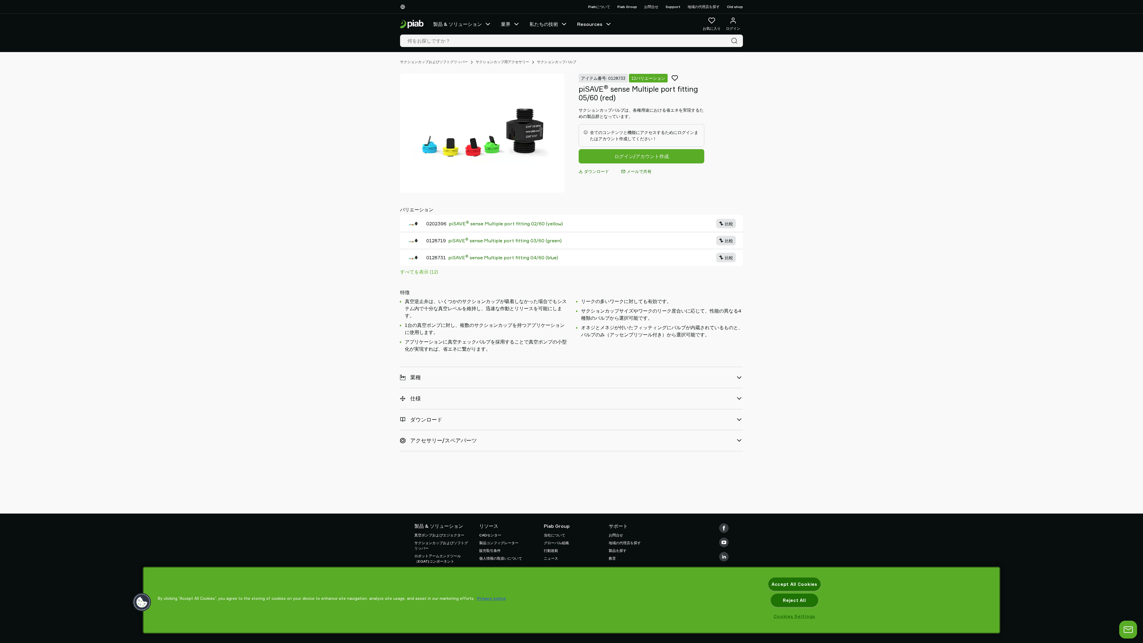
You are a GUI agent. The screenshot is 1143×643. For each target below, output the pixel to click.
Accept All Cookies (794, 584)
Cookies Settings (795, 616)
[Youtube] (724, 542)
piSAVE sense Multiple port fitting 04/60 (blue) (503, 257)
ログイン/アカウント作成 (641, 156)
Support (673, 6)
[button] (142, 602)
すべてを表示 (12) (419, 272)
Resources (589, 24)
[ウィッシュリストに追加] (675, 78)
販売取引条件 (490, 550)
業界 (505, 24)
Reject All (794, 600)
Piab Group (627, 6)
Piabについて (599, 6)
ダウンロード (596, 171)
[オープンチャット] (1128, 630)
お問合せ (651, 6)
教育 (612, 558)
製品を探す (618, 550)
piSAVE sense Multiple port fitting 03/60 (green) (505, 240)
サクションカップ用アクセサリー (502, 62)
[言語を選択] (404, 7)
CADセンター (490, 535)
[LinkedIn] (724, 556)
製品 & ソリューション (457, 24)
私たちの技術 (544, 24)
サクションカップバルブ (556, 62)
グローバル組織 (556, 543)
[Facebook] (724, 528)
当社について (554, 535)
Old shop (735, 6)
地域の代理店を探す (704, 6)
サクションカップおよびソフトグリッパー (434, 62)
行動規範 (551, 550)
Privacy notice (491, 598)
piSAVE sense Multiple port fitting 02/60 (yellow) (506, 223)
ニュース (551, 558)
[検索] (735, 41)
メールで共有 (639, 171)
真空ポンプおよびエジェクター (439, 535)
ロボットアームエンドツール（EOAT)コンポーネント (437, 559)
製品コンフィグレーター (499, 543)
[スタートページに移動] (412, 24)
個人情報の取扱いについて (500, 558)
